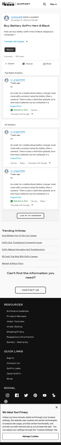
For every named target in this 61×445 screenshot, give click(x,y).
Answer (29, 63)
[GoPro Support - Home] (17, 4)
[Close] (56, 407)
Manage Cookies (31, 436)
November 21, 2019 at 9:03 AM (24, 20)
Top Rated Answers (14, 73)
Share (48, 63)
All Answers (10, 124)
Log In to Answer (30, 215)
